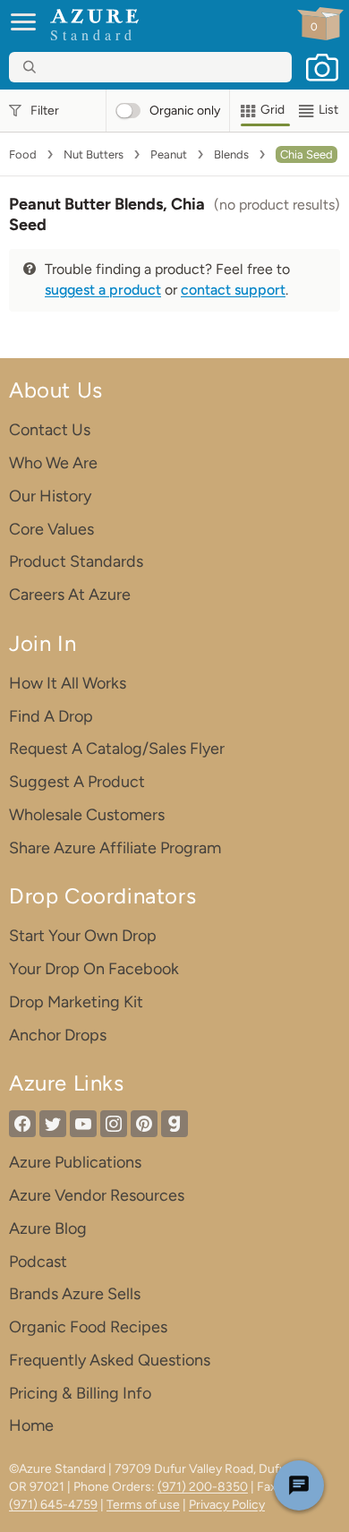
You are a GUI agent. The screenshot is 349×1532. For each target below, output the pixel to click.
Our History (50, 496)
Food (23, 154)
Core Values (51, 529)
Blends (231, 154)
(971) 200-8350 (202, 1486)
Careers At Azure (70, 594)
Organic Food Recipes (88, 1327)
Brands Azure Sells (74, 1294)
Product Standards (76, 561)
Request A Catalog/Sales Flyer (117, 748)
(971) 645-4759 (53, 1504)
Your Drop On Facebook (94, 969)
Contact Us (49, 430)
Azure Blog (48, 1228)
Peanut (168, 154)
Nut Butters (93, 154)
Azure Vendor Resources (96, 1195)
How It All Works (67, 683)
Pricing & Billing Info (80, 1393)
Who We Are (53, 463)
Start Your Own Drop (83, 936)
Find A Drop (51, 716)
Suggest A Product (77, 782)
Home (31, 1425)
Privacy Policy (227, 1504)
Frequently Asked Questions (109, 1360)
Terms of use (143, 1504)
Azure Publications (75, 1162)
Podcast (38, 1261)
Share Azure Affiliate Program (115, 848)
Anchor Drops (57, 1035)
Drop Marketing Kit (76, 1002)
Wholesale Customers (87, 815)
